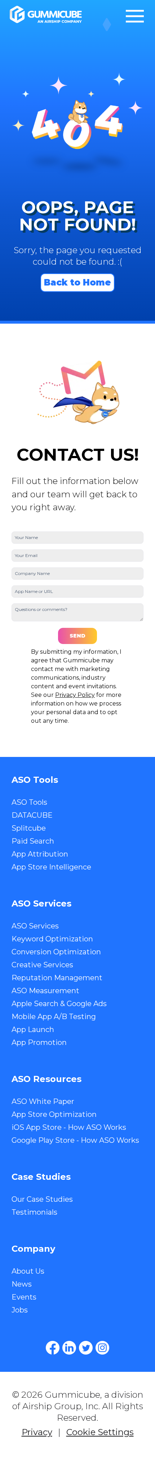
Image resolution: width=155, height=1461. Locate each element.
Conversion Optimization (56, 952)
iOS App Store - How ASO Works (69, 1127)
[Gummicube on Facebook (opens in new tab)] (52, 1348)
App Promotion (39, 1042)
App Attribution (40, 854)
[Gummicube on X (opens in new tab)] (86, 1348)
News (22, 1284)
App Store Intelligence (51, 867)
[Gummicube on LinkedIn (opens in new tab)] (69, 1348)
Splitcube (29, 828)
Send (77, 636)
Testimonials (34, 1212)
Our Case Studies (42, 1199)
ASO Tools (29, 802)
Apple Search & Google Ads (59, 1003)
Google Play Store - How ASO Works (75, 1140)
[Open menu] (134, 16)
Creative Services (42, 964)
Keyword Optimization (52, 939)
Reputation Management (57, 977)
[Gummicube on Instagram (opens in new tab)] (102, 1348)
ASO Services (35, 926)
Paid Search (33, 841)
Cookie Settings (100, 1432)
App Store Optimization (54, 1114)
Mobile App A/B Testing (54, 1016)
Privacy (37, 1432)
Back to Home (77, 282)
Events (24, 1297)
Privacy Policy (75, 694)
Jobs (20, 1310)
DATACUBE (32, 815)
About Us (28, 1271)
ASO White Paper (43, 1101)
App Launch (33, 1029)
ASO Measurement (45, 990)
